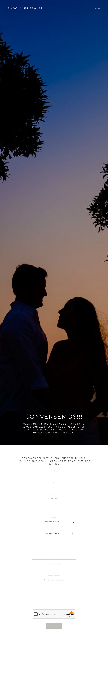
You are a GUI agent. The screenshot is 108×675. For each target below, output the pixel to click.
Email (53, 482)
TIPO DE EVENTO (53, 517)
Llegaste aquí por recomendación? (53, 575)
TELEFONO (53, 494)
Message (53, 587)
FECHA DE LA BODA (53, 552)
